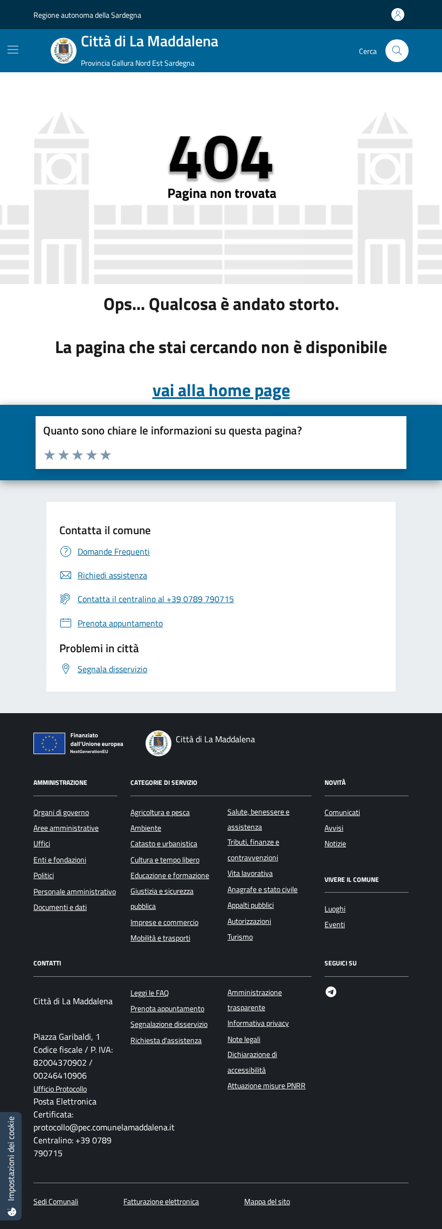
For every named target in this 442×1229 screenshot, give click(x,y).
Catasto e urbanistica (163, 844)
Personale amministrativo (74, 891)
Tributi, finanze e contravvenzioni (253, 849)
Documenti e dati (60, 907)
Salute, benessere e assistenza (258, 819)
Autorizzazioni (249, 921)
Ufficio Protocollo (60, 1089)
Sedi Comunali (55, 1201)
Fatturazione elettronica (161, 1201)
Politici (43, 875)
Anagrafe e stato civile (262, 889)
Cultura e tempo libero (164, 860)
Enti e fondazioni (59, 860)
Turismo (240, 937)
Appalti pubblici (250, 905)
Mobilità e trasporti (160, 938)
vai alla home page (221, 390)
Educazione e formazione (169, 875)
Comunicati (342, 812)
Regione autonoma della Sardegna (87, 14)
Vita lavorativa (250, 873)
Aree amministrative (66, 828)
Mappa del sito (267, 1201)
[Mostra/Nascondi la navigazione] (12, 49)
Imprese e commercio (164, 922)
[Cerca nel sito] (397, 51)
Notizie (335, 844)
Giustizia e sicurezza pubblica (162, 898)
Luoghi (335, 909)
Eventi (334, 924)
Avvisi (333, 828)
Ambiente (145, 828)
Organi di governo (61, 812)
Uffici (41, 844)
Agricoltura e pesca (160, 812)
